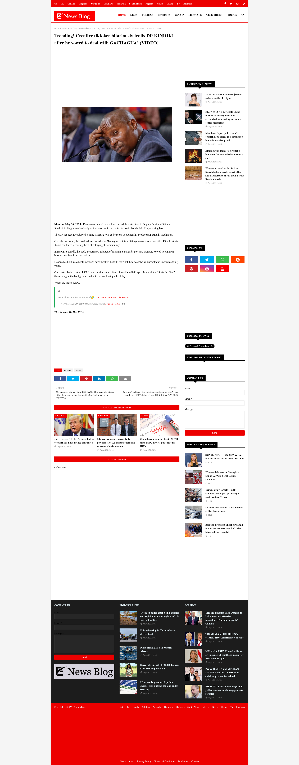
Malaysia (121, 3)
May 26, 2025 (113, 303)
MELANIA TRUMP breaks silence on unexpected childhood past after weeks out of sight (224, 654)
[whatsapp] (222, 259)
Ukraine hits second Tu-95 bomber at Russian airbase (224, 509)
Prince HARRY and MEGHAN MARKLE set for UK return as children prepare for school (222, 672)
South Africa (135, 3)
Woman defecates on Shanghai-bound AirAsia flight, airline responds (222, 475)
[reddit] (238, 259)
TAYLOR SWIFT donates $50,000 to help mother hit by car (223, 96)
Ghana (170, 3)
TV (178, 3)
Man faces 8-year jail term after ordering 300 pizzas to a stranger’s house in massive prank (224, 136)
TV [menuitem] (243, 15)
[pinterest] (243, 3)
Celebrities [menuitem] (214, 15)
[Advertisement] (116, 80)
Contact (195, 761)
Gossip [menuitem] (179, 15)
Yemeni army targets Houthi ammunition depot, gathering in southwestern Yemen (222, 493)
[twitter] (231, 3)
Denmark (108, 3)
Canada (71, 3)
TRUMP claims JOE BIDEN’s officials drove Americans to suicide (224, 635)
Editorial (67, 370)
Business (187, 3)
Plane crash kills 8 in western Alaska (156, 649)
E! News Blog (79, 706)
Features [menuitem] (164, 15)
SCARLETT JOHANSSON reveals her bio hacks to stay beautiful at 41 (224, 456)
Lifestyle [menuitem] (195, 15)
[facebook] (225, 3)
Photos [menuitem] (232, 15)
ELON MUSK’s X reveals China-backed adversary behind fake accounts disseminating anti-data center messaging (223, 117)
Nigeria (149, 3)
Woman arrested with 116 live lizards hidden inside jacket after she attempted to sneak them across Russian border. (224, 173)
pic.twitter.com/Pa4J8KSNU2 (112, 297)
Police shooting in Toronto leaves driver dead (158, 632)
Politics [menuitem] (147, 15)
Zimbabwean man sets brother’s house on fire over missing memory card (224, 154)
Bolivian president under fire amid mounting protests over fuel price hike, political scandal (224, 528)
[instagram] (237, 3)
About (131, 761)
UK (62, 3)
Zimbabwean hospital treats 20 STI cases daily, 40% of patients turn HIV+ (159, 442)
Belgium (83, 3)
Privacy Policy (144, 761)
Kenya (160, 3)
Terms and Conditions (164, 761)
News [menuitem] (133, 15)
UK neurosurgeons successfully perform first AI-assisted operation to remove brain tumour (116, 442)
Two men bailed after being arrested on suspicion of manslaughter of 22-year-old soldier (159, 616)
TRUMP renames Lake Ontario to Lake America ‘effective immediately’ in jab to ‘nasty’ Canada (223, 618)
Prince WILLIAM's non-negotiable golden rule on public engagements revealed (224, 690)
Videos (64, 28)
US (55, 3)
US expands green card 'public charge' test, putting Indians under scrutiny (159, 685)
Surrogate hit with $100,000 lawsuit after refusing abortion (159, 666)
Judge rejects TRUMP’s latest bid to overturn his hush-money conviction (74, 440)
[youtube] (222, 268)
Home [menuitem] (122, 15)
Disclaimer (183, 761)
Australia (95, 3)
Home (56, 28)
